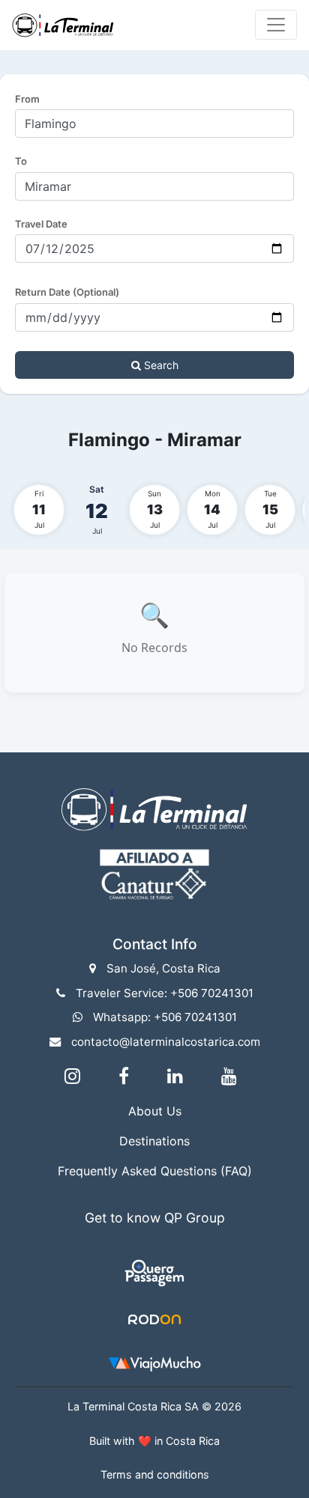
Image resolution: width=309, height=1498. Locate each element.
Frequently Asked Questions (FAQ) (155, 1170)
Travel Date (41, 224)
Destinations (154, 1140)
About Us (155, 1110)
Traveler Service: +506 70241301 (165, 993)
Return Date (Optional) (67, 292)
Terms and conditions (154, 1474)
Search (159, 365)
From (27, 99)
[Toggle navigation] (276, 25)
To (21, 161)
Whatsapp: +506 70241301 (165, 1017)
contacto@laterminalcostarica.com (165, 1042)
